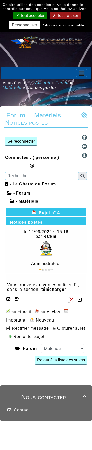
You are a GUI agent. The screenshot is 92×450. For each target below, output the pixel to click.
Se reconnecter (21, 141)
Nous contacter (53, 396)
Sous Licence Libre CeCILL (54, 432)
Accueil (43, 83)
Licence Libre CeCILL (52, 440)
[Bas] (84, 155)
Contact (22, 410)
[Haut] (84, 137)
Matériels (12, 87)
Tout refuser (67, 15)
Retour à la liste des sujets (61, 360)
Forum (61, 83)
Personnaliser (24, 25)
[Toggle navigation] (81, 73)
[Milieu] (84, 146)
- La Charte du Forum (32, 184)
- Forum (21, 193)
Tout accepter (31, 15)
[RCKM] (46, 41)
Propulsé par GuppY (27, 430)
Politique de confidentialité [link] (63, 25)
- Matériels (26, 201)
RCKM (24, 440)
